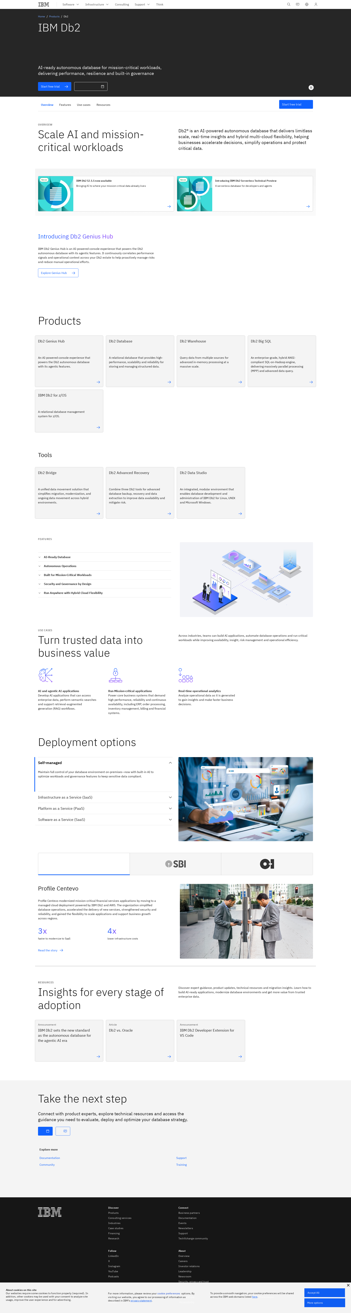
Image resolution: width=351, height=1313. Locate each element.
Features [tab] (65, 105)
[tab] (84, 864)
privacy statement (141, 1300)
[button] (307, 4)
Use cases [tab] (83, 105)
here (255, 1296)
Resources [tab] (103, 105)
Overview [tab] (47, 105)
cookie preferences (168, 1293)
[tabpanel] (175, 922)
